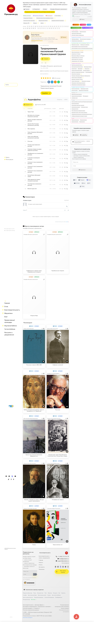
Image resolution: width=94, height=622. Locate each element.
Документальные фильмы (77, 94)
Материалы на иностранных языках (78, 84)
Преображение (58, 597)
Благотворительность (12, 310)
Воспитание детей (42, 595)
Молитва (50, 593)
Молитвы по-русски (75, 44)
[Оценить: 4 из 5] (48, 78)
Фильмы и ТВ (26, 23)
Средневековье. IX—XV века (77, 57)
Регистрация (9, 159)
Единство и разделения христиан (78, 72)
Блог (6, 316)
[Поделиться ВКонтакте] (49, 82)
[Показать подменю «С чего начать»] (62, 15)
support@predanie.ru (63, 562)
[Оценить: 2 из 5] (44, 78)
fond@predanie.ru (64, 559)
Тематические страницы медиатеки (34, 589)
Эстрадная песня (75, 109)
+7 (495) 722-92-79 (63, 556)
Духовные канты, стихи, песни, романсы (79, 112)
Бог (59, 593)
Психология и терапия (86, 81)
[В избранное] (42, 62)
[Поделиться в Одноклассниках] (55, 82)
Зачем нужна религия (28, 597)
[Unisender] (29, 583)
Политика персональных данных (31, 610)
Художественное (75, 121)
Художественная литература (58, 20)
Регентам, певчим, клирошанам (78, 35)
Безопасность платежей (44, 606)
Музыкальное (82, 121)
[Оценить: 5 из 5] (50, 78)
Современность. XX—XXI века (77, 61)
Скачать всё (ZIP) (41, 104)
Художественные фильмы (77, 96)
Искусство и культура (76, 74)
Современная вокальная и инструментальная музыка (82, 114)
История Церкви (86, 70)
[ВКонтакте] (6, 476)
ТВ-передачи (85, 96)
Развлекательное (83, 120)
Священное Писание (28, 18)
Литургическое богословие (77, 70)
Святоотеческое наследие (29, 20)
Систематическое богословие (77, 66)
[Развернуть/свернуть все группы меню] (5, 301)
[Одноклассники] (14, 479)
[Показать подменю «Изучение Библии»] (3, 325)
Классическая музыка (76, 107)
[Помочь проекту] (76, 616)
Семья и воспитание (75, 81)
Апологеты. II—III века (76, 54)
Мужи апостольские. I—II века (77, 52)
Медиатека (8, 313)
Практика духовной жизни (77, 65)
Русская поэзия (74, 90)
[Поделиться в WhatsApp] (58, 82)
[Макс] (12, 476)
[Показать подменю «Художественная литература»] (65, 20)
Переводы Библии (75, 39)
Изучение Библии (10, 326)
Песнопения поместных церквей (78, 105)
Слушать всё (29, 104)
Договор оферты (39, 605)
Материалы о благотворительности (78, 83)
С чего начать (57, 15)
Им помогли (42, 567)
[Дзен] (11, 479)
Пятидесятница (26, 599)
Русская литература (75, 88)
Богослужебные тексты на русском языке (79, 46)
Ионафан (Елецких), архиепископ (51, 66)
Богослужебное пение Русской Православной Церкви (82, 101)
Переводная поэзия (84, 88)
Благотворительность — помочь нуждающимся (45, 557)
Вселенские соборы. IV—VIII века (78, 55)
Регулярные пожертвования (30, 606)
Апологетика (74, 68)
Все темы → (33, 599)
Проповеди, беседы (88, 66)
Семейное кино (74, 98)
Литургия (55, 593)
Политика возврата (27, 608)
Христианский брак (32, 595)
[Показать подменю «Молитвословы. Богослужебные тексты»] (54, 18)
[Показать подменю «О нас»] (3, 306)
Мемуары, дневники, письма (77, 79)
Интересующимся (75, 31)
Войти (7, 157)
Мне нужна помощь (63, 571)
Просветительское (75, 120)
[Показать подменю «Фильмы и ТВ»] (31, 23)
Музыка (35, 23)
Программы (41, 569)
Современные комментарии (77, 41)
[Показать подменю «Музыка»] (38, 23)
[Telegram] (9, 476)
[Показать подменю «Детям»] (45, 23)
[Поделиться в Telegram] (52, 82)
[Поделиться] (64, 112)
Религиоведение (89, 72)
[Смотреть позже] (62, 112)
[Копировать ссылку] (61, 82)
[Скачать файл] (67, 112)
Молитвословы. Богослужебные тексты (45, 18)
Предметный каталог (43, 20)
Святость (63, 593)
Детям (42, 23)
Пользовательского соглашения (64, 610)
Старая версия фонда (10, 230)
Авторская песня (84, 107)
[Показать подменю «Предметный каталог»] (49, 20)
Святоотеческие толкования (85, 39)
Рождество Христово (27, 593)
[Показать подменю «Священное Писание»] (34, 18)
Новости (41, 562)
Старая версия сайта (10, 228)
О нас (6, 306)
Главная (7, 303)
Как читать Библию (56, 595)
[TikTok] (8, 479)
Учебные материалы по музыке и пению (79, 116)
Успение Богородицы (49, 597)
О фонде (41, 560)
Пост (46, 593)
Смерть (49, 595)
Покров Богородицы (38, 597)
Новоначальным (83, 31)
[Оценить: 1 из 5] (42, 78)
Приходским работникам (76, 33)
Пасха (34, 593)
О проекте (36, 608)
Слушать (46, 59)
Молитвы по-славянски (84, 44)
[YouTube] (15, 476)
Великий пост (40, 593)
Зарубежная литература (83, 90)
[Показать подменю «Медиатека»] (3, 313)
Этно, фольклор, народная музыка (78, 110)
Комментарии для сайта (62, 221)
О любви (25, 595)
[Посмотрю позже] (43, 231)
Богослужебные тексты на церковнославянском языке (82, 48)
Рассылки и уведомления (9, 334)
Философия (80, 68)
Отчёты (40, 565)
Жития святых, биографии (77, 77)
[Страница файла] (66, 112)
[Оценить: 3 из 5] (46, 78)
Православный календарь (9, 321)
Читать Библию (9, 329)
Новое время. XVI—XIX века (77, 59)
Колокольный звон (75, 103)
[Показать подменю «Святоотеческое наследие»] (36, 20)
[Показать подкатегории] (91, 39)
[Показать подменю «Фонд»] (3, 309)
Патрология (87, 68)
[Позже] (45, 62)
